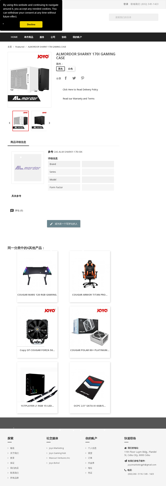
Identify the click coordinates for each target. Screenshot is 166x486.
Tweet (74, 78)
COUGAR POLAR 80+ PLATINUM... (89, 350)
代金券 (91, 462)
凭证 (90, 472)
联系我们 (14, 472)
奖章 (12, 457)
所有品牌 (14, 477)
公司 (53, 36)
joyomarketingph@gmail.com (142, 464)
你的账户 (91, 438)
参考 (50, 151)
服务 (42, 36)
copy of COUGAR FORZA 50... (37, 350)
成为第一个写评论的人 (65, 223)
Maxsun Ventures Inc (59, 457)
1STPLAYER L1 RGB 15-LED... (37, 405)
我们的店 (14, 467)
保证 (12, 462)
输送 (12, 448)
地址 (90, 467)
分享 (65, 78)
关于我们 (14, 453)
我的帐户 (77, 36)
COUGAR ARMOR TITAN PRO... (89, 294)
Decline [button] (31, 24)
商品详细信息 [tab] (18, 142)
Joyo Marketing (56, 448)
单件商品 (28, 36)
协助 (64, 36)
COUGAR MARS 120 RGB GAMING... (37, 294)
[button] (18, 16)
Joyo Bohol (54, 462)
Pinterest (82, 78)
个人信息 (92, 448)
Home (14, 36)
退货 (90, 453)
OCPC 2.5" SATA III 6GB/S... (90, 405)
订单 (90, 457)
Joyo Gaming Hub (57, 453)
